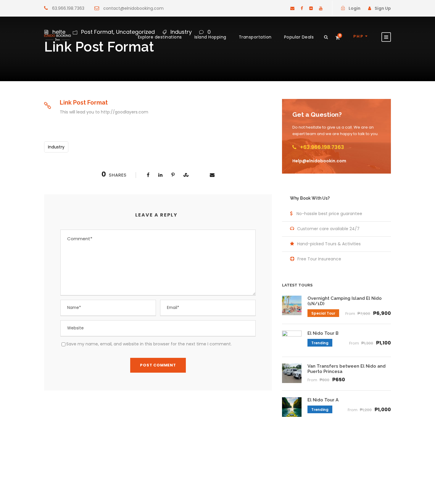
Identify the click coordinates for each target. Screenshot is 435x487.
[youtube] (321, 8)
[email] (292, 8)
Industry (56, 147)
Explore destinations (160, 37)
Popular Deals (299, 37)
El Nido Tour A (323, 400)
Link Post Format (84, 102)
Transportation (255, 37)
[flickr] (311, 8)
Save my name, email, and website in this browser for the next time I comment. (149, 344)
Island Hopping (210, 37)
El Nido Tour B (323, 333)
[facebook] (302, 8)
